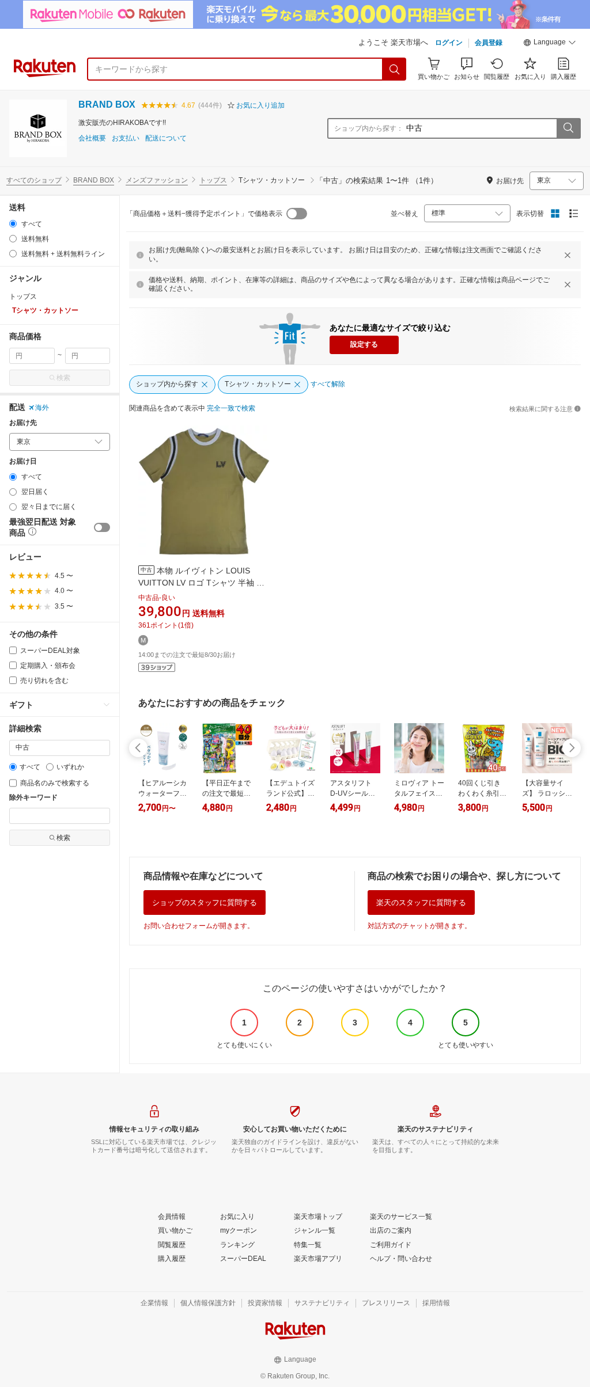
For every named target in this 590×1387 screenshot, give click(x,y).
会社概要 (92, 138)
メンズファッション (157, 180)
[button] (549, 44)
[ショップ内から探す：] (568, 128)
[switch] (102, 527)
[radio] (13, 223)
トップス (213, 180)
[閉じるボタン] (567, 255)
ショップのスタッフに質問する (204, 902)
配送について (166, 138)
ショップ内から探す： (368, 128)
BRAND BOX (106, 104)
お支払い (125, 138)
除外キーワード (33, 797)
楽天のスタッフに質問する (421, 902)
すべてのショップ (34, 180)
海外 (42, 408)
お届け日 (23, 461)
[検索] (394, 69)
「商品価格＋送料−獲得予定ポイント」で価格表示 (204, 214)
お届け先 (23, 423)
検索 (63, 378)
